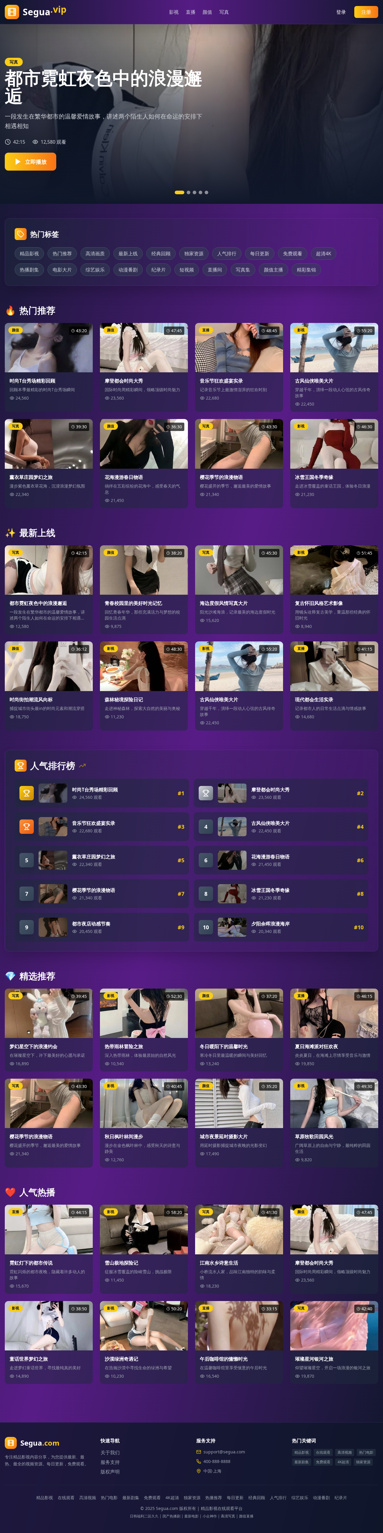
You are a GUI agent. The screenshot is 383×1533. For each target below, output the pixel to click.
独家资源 (193, 253)
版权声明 (110, 1471)
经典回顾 (161, 253)
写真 (222, 12)
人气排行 (226, 253)
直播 (188, 12)
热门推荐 (62, 253)
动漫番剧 (128, 269)
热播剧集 (29, 269)
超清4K (323, 253)
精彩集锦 (306, 269)
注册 (366, 12)
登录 (341, 12)
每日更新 (259, 253)
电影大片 (62, 269)
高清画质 (95, 253)
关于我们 (110, 1452)
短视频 (187, 269)
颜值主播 (273, 269)
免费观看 (292, 253)
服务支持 (110, 1462)
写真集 (243, 269)
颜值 (205, 12)
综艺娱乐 (95, 269)
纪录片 (158, 269)
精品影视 (29, 253)
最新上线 (128, 253)
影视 (172, 12)
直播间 (215, 269)
